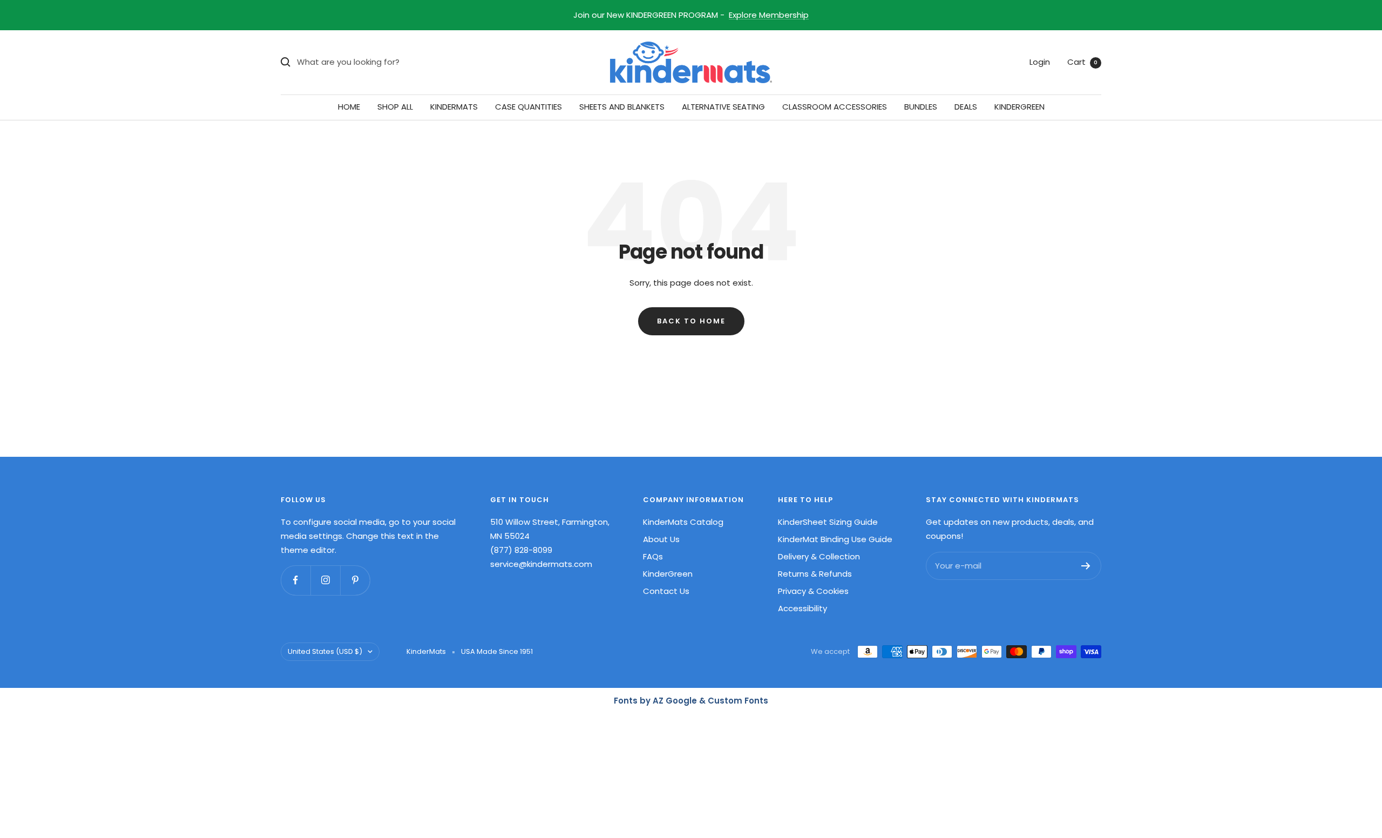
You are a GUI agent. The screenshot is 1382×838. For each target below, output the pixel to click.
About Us (661, 539)
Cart (1082, 61)
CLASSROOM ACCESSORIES (834, 106)
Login (1039, 61)
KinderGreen (668, 573)
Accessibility (802, 608)
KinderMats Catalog (683, 522)
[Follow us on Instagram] (325, 580)
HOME (349, 106)
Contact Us (666, 591)
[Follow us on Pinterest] (355, 580)
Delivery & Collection (819, 556)
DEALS (965, 106)
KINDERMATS (454, 106)
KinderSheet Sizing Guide (828, 522)
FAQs (653, 556)
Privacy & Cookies (813, 591)
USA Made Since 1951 (497, 651)
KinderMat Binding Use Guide (835, 539)
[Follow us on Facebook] (295, 580)
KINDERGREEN (1019, 106)
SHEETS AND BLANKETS (622, 106)
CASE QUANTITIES (528, 106)
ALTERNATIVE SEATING (723, 106)
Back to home (691, 321)
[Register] (1085, 566)
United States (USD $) (325, 651)
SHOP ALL (395, 106)
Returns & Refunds (815, 573)
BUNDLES (920, 106)
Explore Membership (769, 15)
